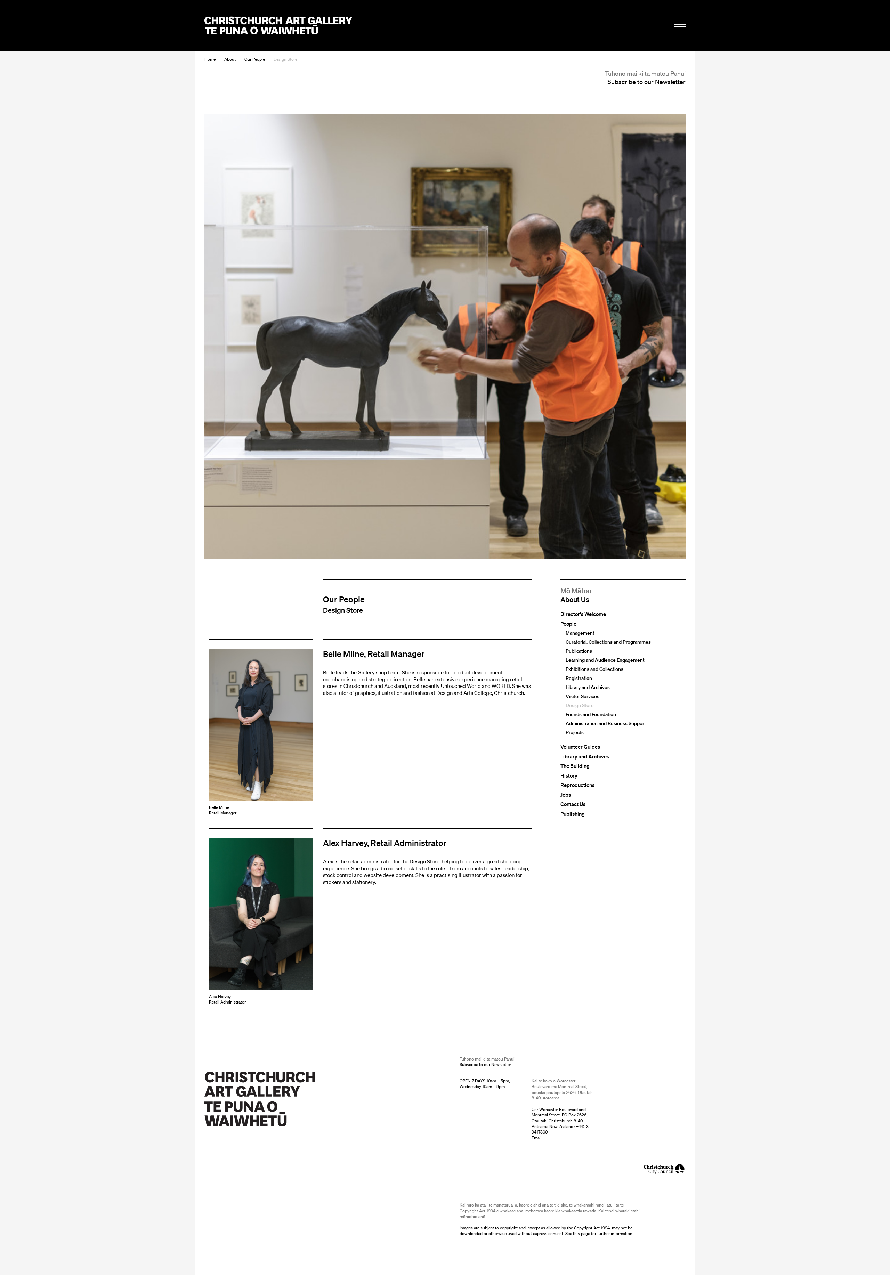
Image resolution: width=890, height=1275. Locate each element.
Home (210, 59)
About (230, 59)
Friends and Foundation (591, 714)
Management (580, 633)
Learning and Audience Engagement (605, 660)
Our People (254, 59)
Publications (579, 651)
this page (581, 1233)
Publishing (572, 814)
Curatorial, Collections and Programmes (608, 642)
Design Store (285, 59)
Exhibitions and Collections (594, 669)
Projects (575, 733)
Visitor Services (582, 696)
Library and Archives (588, 687)
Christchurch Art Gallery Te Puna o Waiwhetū (278, 25)
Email (537, 1138)
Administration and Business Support (606, 723)
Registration (579, 678)
